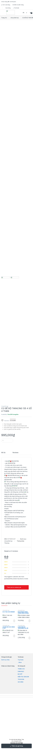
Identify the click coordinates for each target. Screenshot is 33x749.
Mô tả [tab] (3, 452)
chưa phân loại (15, 17)
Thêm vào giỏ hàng (17, 746)
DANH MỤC (21, 671)
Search (24, 12)
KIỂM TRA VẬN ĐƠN (23, 676)
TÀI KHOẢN (21, 679)
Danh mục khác (5, 659)
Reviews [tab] (15, 452)
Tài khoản (16, 8)
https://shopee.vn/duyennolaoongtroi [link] (14, 522)
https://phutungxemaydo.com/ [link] (19, 524)
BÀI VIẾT (20, 674)
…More (20, 662)
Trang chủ (4, 17)
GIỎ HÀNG (20, 682)
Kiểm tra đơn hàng (19, 4)
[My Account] (27, 12)
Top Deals (20, 659)
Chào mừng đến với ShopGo (8, 1)
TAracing (6, 543)
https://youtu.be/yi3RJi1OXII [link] (18, 526)
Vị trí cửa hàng (6, 4)
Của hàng (8, 8)
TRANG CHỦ (21, 669)
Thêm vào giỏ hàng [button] (13, 620)
